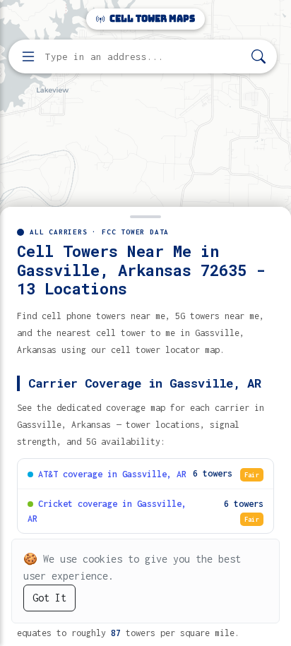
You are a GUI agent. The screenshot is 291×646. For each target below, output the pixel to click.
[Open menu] (28, 56)
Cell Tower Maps (151, 18)
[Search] (258, 57)
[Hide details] (145, 215)
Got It (49, 598)
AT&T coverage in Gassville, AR (112, 474)
